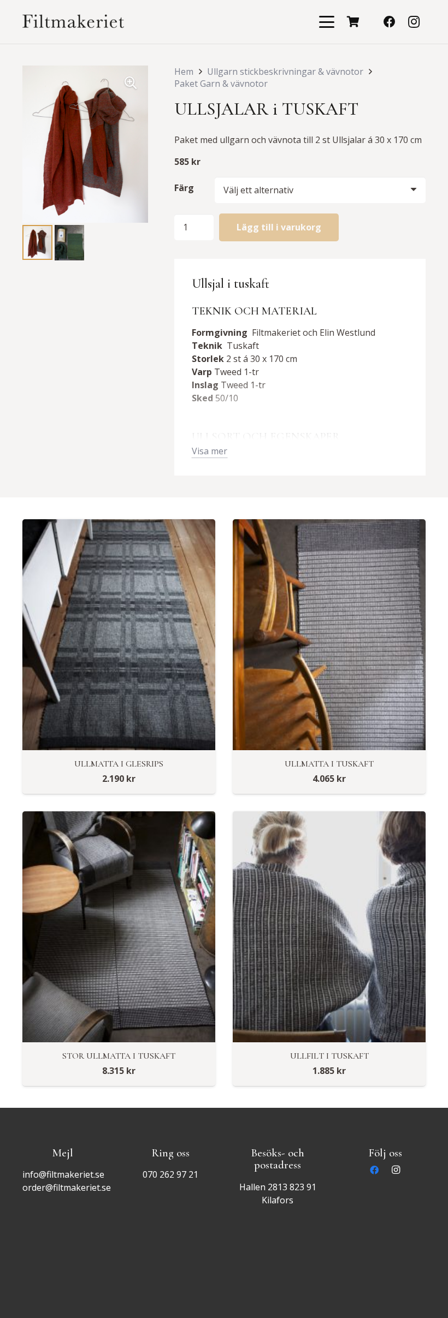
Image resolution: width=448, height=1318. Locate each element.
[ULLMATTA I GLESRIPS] (118, 634)
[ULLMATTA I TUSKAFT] (329, 634)
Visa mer (209, 451)
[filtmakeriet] (73, 22)
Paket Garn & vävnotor (221, 84)
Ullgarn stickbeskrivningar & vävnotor (285, 72)
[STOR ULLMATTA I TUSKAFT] (118, 926)
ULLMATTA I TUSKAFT (329, 763)
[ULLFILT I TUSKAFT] (329, 926)
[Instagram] (414, 22)
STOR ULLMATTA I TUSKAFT (118, 1055)
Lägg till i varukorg (279, 227)
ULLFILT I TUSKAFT (329, 1055)
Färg (184, 188)
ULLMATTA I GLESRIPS (118, 763)
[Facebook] (390, 22)
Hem (183, 72)
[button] (326, 21)
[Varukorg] (353, 22)
